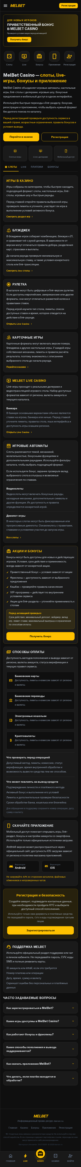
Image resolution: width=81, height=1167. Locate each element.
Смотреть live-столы (19, 270)
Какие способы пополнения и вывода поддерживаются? (40, 1049)
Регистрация (68, 5)
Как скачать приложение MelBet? (40, 1064)
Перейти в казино (21, 136)
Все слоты (14, 537)
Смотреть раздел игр (20, 216)
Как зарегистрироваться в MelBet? (40, 1008)
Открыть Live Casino (19, 323)
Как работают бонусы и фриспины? (40, 1034)
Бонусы (35, 1127)
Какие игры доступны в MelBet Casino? (40, 1021)
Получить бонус (19, 39)
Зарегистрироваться (41, 930)
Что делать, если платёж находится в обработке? (40, 1078)
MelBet (40, 1116)
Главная (12, 1127)
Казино (24, 1127)
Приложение (49, 1127)
